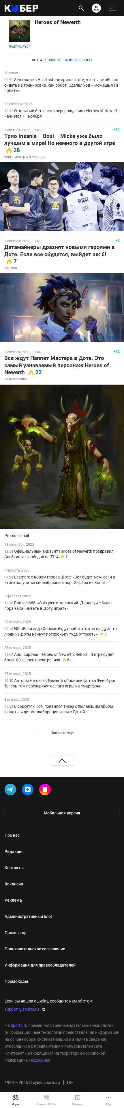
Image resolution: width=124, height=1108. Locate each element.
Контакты (14, 867)
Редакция (14, 851)
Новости (53, 60)
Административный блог (28, 916)
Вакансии (14, 884)
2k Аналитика (15, 379)
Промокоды (16, 981)
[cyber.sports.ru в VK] (29, 791)
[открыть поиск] (81, 8)
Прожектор (16, 932)
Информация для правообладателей (40, 965)
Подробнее (39, 1060)
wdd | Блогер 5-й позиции (25, 157)
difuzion (10, 268)
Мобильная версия (62, 813)
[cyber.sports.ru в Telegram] (11, 791)
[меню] (112, 8)
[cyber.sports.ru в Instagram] (46, 791)
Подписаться (19, 46)
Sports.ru (19, 1025)
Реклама (13, 900)
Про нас (12, 835)
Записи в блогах (78, 60)
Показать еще (62, 733)
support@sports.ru (22, 1009)
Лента (37, 60)
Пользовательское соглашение (35, 949)
